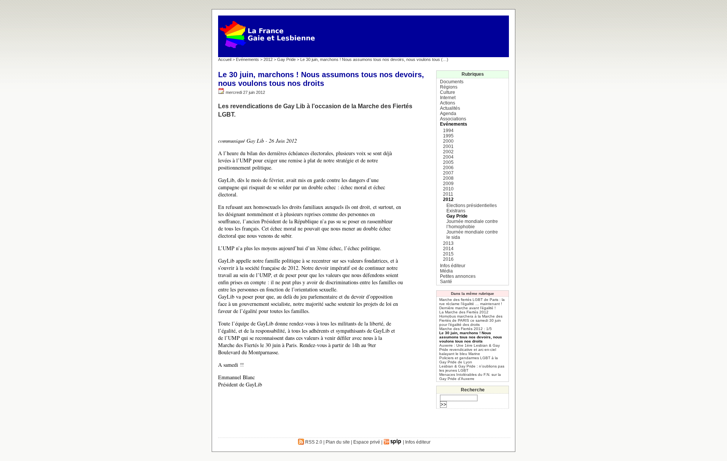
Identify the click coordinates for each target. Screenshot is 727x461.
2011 (448, 194)
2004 (448, 157)
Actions (447, 103)
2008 (448, 178)
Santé (446, 281)
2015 (448, 254)
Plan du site (338, 442)
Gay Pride (286, 59)
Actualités (450, 108)
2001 (448, 146)
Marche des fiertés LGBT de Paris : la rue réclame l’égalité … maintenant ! (472, 301)
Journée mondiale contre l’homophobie (472, 224)
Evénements (247, 59)
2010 (448, 189)
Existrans (455, 210)
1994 (448, 130)
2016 (448, 259)
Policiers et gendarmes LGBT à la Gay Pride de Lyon (468, 360)
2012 (268, 59)
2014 (448, 248)
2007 (448, 173)
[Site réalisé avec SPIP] (393, 442)
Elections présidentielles (471, 205)
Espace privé (366, 442)
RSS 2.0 (313, 442)
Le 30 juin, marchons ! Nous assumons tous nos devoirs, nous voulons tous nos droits (470, 337)
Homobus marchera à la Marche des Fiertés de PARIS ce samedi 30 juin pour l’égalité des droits (470, 320)
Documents (451, 81)
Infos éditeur (452, 265)
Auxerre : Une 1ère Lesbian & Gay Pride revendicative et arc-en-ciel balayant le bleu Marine (469, 349)
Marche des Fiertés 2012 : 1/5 (465, 329)
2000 (448, 141)
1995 (448, 136)
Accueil (224, 59)
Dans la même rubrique (472, 293)
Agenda (448, 113)
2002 (448, 151)
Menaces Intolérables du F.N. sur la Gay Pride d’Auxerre (470, 376)
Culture (447, 92)
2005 (448, 162)
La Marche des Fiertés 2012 (463, 312)
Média (446, 271)
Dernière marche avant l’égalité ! (467, 308)
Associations (453, 118)
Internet (448, 97)
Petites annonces (458, 276)
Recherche (473, 389)
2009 (448, 183)
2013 (448, 243)
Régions (448, 87)
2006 (448, 167)
